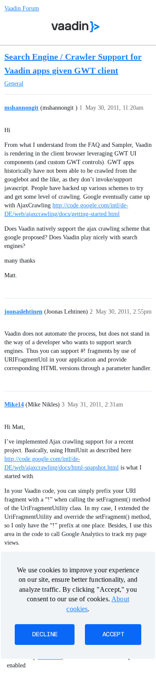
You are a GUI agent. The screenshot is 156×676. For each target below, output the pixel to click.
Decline (44, 635)
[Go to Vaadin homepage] (75, 27)
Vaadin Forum (21, 8)
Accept (113, 635)
